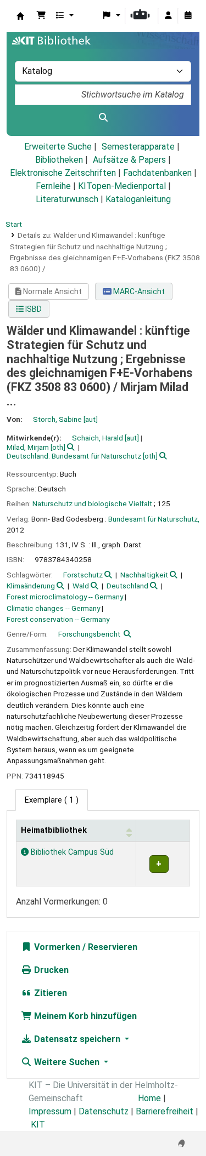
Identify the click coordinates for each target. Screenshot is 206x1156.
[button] (41, 15)
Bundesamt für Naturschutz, (153, 518)
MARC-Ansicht (138, 291)
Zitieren (49, 993)
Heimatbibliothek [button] (54, 830)
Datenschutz (104, 1111)
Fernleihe (53, 186)
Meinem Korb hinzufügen (84, 1016)
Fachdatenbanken (157, 173)
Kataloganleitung (138, 199)
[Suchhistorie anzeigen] (188, 15)
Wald (81, 585)
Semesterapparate (138, 146)
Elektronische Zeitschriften (63, 173)
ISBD (33, 309)
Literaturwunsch (67, 199)
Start (13, 224)
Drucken (50, 970)
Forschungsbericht (89, 633)
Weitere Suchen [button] (67, 1062)
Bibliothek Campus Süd (71, 852)
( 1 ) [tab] (52, 800)
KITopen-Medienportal (122, 186)
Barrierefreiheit (164, 1111)
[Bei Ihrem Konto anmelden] (168, 15)
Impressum (50, 1111)
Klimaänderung (31, 585)
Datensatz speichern (77, 1039)
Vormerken (56, 947)
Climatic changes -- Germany (53, 608)
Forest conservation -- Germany (58, 619)
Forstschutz (83, 574)
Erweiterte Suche (58, 146)
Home (149, 1098)
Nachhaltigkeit (144, 574)
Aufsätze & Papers (129, 159)
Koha (20, 16)
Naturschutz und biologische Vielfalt (92, 503)
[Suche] (103, 118)
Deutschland (127, 585)
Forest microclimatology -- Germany (65, 596)
